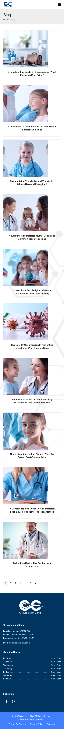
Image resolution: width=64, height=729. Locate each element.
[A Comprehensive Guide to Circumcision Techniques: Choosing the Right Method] (25, 485)
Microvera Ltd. (38, 719)
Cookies (51, 724)
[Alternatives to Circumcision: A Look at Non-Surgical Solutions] (25, 103)
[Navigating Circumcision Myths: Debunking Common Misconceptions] (25, 212)
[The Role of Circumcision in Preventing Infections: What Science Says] (25, 321)
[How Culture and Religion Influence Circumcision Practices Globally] (25, 267)
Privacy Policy (36, 724)
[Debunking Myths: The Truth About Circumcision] (25, 540)
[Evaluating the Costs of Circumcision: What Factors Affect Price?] (25, 48)
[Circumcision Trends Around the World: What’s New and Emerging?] (25, 158)
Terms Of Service (17, 724)
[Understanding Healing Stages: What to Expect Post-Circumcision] (25, 431)
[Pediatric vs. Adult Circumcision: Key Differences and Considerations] (25, 376)
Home (6, 19)
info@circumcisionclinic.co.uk (16, 643)
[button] (59, 4)
